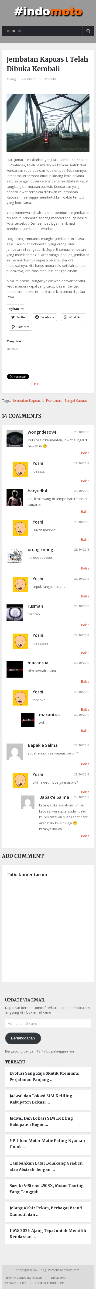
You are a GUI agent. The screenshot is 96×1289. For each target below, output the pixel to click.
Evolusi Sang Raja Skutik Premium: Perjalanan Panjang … (44, 1076)
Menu (11, 31)
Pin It (35, 383)
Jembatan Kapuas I (28, 400)
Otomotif (50, 79)
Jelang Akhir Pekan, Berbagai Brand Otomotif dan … (46, 1211)
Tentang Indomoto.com (23, 1278)
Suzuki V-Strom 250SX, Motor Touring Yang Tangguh (47, 1188)
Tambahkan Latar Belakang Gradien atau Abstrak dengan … (46, 1166)
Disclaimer (58, 1278)
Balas (85, 452)
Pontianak (54, 400)
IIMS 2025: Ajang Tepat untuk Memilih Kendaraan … (48, 1233)
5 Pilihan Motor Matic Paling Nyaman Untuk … (47, 1143)
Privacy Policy (15, 1283)
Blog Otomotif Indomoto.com (60, 1270)
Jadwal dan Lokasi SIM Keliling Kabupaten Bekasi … (41, 1099)
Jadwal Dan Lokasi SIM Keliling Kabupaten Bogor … (41, 1121)
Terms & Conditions (50, 1283)
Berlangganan (23, 1038)
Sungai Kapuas (76, 400)
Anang (11, 79)
